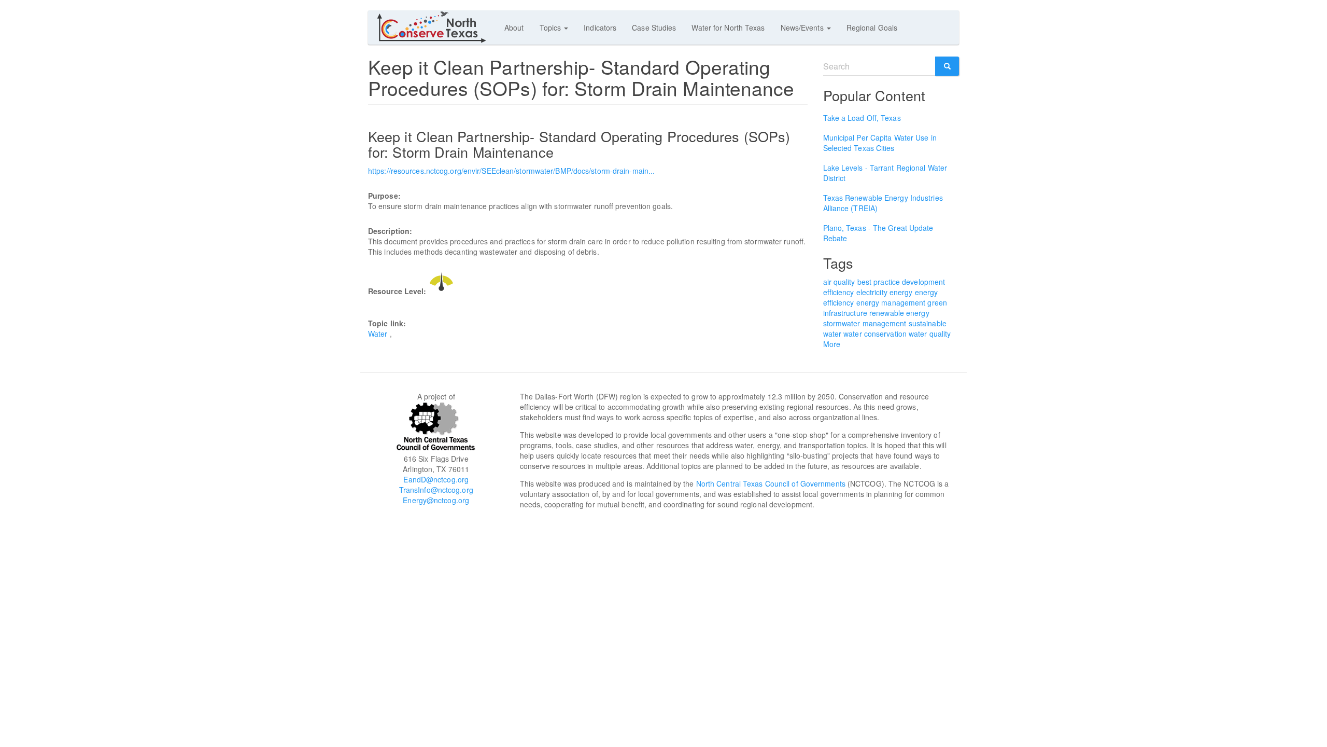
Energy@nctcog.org (436, 500)
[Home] (436, 27)
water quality (930, 333)
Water (378, 333)
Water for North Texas (728, 27)
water (832, 333)
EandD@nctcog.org (436, 479)
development (923, 281)
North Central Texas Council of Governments (770, 483)
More (831, 344)
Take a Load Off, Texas (862, 118)
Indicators (600, 27)
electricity (871, 292)
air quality (839, 281)
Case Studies (654, 27)
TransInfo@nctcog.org (436, 490)
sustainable (928, 323)
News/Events (803, 27)
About (514, 27)
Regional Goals (871, 27)
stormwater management (865, 323)
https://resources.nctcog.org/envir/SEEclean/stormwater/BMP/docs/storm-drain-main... (511, 170)
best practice (878, 281)
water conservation (875, 333)
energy (901, 292)
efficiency (838, 292)
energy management (891, 302)
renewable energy (899, 313)
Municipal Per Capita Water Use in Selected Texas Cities (880, 142)
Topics (551, 27)
